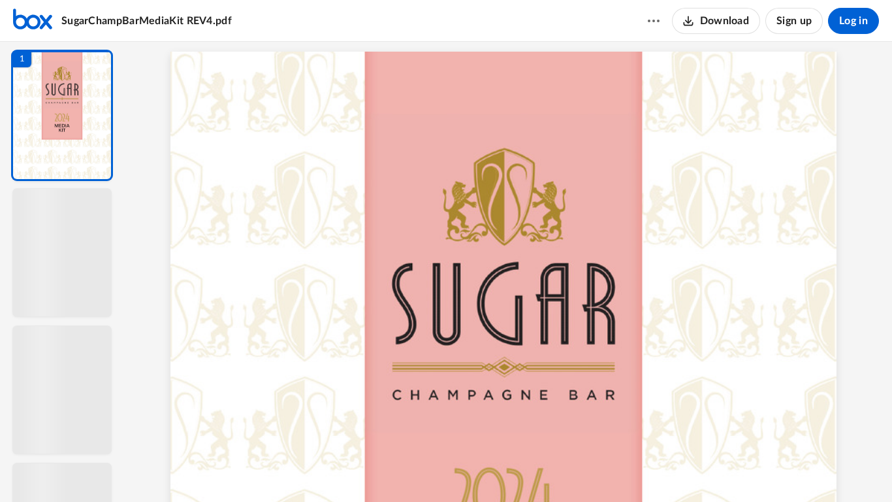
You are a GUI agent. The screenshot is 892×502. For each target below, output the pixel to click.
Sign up (794, 21)
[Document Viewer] (508, 272)
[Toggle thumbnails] (388, 470)
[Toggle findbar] (412, 470)
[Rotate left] (580, 470)
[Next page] (482, 470)
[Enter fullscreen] (628, 470)
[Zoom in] (554, 470)
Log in (853, 21)
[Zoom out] (510, 470)
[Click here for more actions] (654, 21)
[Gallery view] (605, 470)
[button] (62, 115)
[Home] (32, 20)
